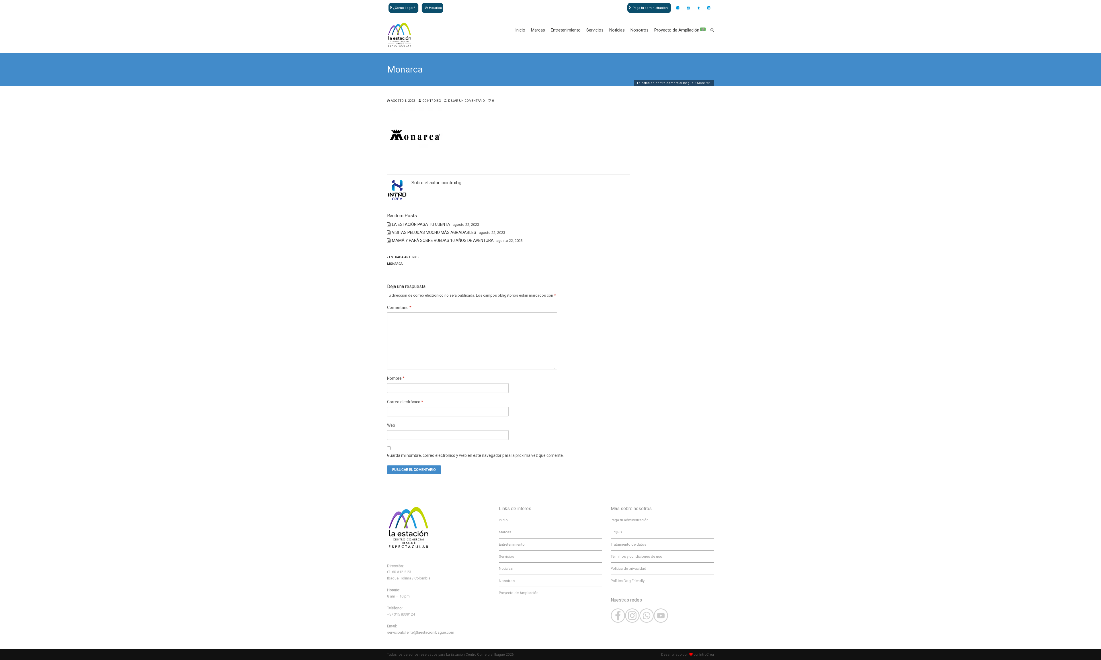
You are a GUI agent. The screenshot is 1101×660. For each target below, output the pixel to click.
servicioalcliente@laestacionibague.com (420, 632)
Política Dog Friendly (628, 581)
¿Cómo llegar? (404, 8)
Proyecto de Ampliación (679, 30)
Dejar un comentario (466, 101)
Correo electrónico (405, 401)
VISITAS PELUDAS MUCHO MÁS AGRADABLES (434, 232)
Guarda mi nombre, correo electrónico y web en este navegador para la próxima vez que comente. (475, 455)
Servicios (595, 30)
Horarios (435, 8)
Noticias (617, 30)
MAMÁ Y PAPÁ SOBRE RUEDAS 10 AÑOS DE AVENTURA (443, 240)
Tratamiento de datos (628, 544)
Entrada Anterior (403, 260)
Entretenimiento (566, 30)
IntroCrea (706, 655)
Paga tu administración (650, 8)
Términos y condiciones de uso (636, 556)
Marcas (538, 30)
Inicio (520, 30)
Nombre (396, 378)
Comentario (399, 307)
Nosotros (639, 30)
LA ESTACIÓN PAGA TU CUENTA (421, 224)
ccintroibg (431, 101)
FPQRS (616, 532)
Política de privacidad (628, 568)
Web (391, 425)
